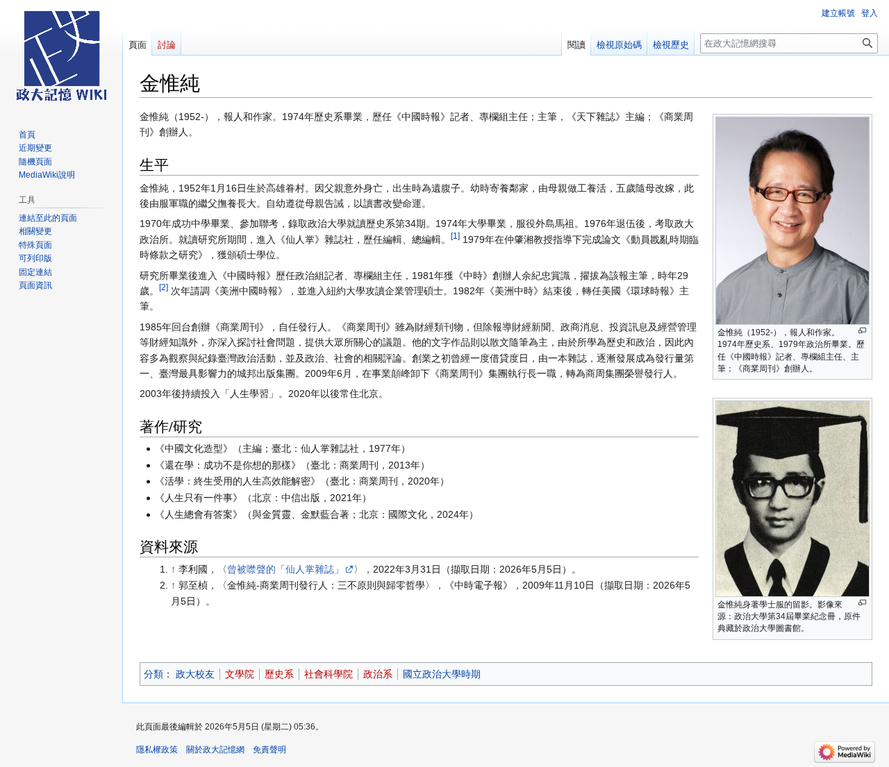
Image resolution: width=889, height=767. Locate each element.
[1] (455, 235)
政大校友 (195, 674)
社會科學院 (328, 674)
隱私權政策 (157, 750)
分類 (153, 674)
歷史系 (279, 674)
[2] (163, 287)
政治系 (377, 674)
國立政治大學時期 (442, 674)
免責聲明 (269, 750)
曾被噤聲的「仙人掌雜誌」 (285, 569)
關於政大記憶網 (215, 750)
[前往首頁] (61, 55)
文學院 (239, 674)
